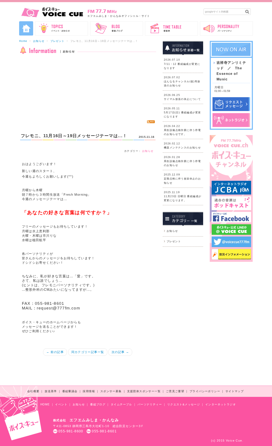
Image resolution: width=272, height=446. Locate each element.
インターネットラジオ (220, 404)
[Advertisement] (87, 87)
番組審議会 (70, 391)
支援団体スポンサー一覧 (144, 391)
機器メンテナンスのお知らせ (182, 147)
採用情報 (89, 391)
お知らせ (39, 41)
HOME (45, 404)
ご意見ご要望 (175, 391)
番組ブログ (97, 404)
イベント (61, 404)
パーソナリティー (149, 404)
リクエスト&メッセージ (183, 404)
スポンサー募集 (111, 391)
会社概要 (33, 391)
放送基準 (51, 391)
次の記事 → (120, 352)
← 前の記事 (55, 352)
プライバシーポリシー (205, 391)
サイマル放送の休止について (182, 99)
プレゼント (57, 41)
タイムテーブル (121, 404)
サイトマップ (234, 391)
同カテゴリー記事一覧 (87, 352)
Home (23, 41)
